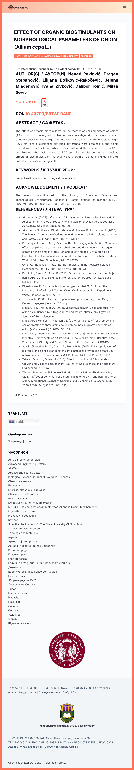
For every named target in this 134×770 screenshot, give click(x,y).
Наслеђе (13, 597)
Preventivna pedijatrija (22, 515)
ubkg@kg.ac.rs (27, 692)
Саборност (15, 606)
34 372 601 (52, 688)
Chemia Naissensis (19, 481)
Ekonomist (14, 485)
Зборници (86, 56)
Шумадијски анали (20, 623)
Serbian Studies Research (24, 528)
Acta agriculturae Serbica (24, 459)
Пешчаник (14, 601)
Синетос (13, 610)
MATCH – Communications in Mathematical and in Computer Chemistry (52, 507)
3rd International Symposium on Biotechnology (51, 56)
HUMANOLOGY (17, 498)
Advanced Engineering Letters (27, 464)
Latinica (29, 441)
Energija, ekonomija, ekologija (26, 489)
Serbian (20, 421)
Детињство (15, 567)
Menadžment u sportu (22, 511)
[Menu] (124, 7)
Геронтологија (17, 558)
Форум (12, 619)
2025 (17, 56)
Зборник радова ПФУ (22, 580)
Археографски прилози (23, 541)
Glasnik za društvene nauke (25, 494)
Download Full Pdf (27, 102)
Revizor (13, 519)
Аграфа (13, 537)
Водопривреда (17, 550)
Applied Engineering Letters (25, 472)
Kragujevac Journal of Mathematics (30, 502)
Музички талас (18, 593)
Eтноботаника (17, 576)
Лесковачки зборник (21, 584)
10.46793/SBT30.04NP (48, 113)
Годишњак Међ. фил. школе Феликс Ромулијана (39, 563)
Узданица (14, 614)
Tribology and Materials (23, 533)
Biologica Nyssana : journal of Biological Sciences (39, 477)
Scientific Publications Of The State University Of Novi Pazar (46, 524)
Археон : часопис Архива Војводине (31, 545)
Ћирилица (15, 441)
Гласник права (17, 554)
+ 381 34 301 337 (31, 688)
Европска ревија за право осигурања (32, 571)
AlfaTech (13, 468)
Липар (12, 589)
